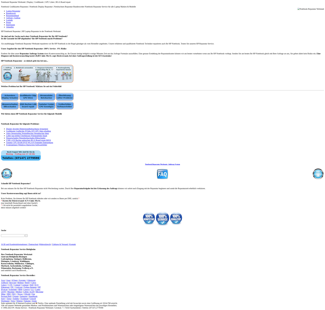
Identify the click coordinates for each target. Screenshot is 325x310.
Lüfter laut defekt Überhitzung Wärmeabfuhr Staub (26, 136)
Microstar (39, 292)
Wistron (19, 301)
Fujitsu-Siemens (30, 287)
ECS (36, 285)
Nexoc (20, 294)
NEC (14, 294)
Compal (17, 285)
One (33, 294)
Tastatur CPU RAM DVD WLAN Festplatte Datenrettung (29, 142)
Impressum (10, 25)
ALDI (31, 292)
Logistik (9, 20)
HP (39, 287)
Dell (31, 285)
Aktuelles (10, 27)
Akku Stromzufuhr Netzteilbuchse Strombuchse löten (27, 133)
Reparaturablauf (12, 15)
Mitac (3, 294)
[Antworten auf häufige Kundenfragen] (162, 173)
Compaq (25, 285)
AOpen (15, 280)
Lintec (37, 289)
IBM (20, 289)
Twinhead (24, 299)
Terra (13, 301)
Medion (19, 292)
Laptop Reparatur (13, 11)
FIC (12, 287)
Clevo (33, 283)
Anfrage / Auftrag (13, 18)
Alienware (31, 280)
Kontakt (72, 244)
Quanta (16, 296)
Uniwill (33, 299)
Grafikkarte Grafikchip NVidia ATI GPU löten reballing (28, 131)
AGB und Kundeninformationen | (15, 244)
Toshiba (16, 299)
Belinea (21, 283)
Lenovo (26, 289)
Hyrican (4, 289)
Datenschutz (33, 244)
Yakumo (27, 301)
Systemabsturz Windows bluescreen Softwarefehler (26, 145)
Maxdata (10, 292)
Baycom (12, 283)
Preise (8, 22)
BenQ (27, 283)
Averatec (22, 280)
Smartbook (33, 296)
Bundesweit (11, 13)
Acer (3, 280)
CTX (10, 285)
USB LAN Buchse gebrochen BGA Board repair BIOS (28, 140)
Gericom (18, 287)
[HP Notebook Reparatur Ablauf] (37, 82)
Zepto (34, 301)
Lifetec (26, 292)
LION (3, 292)
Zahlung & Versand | (60, 244)
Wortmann (5, 301)
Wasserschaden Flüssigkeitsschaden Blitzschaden (25, 138)
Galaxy (4, 285)
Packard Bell (6, 296)
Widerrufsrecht (45, 244)
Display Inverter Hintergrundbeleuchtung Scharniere (27, 129)
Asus (8, 280)
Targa (9, 299)
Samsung (23, 296)
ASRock (4, 283)
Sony (3, 299)
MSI (9, 294)
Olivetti (27, 294)
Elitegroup (5, 287)
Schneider (13, 289)
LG (32, 289)
